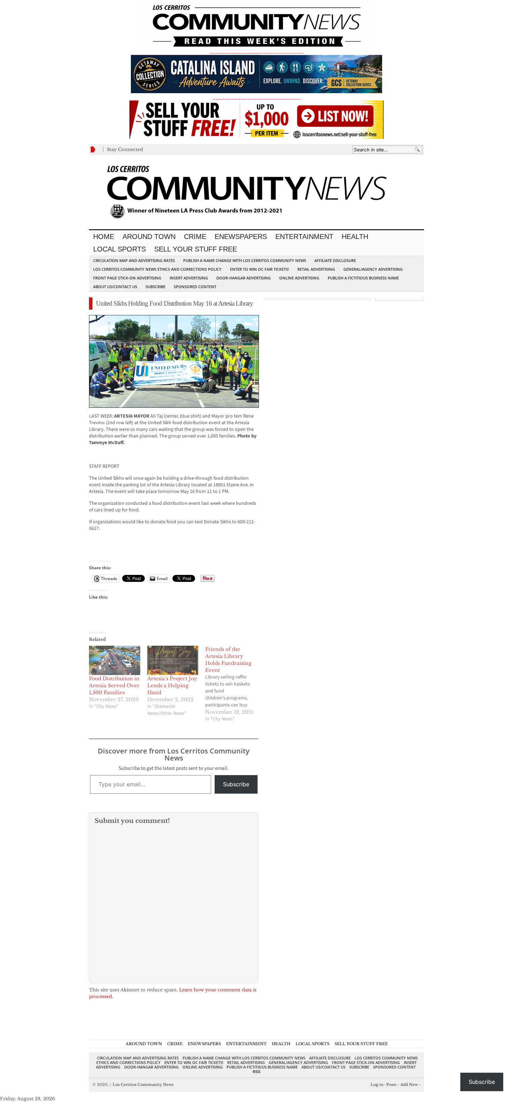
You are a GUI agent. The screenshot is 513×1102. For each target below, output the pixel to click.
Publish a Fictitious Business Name (363, 277)
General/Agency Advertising (373, 269)
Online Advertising (299, 277)
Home (103, 236)
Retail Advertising (316, 269)
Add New (409, 1084)
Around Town (149, 236)
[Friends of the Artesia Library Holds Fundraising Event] (234, 684)
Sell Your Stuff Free (195, 249)
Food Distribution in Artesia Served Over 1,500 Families (114, 685)
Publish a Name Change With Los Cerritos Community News (244, 260)
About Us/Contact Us (115, 286)
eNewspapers (241, 236)
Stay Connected (125, 149)
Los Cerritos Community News (141, 1084)
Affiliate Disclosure (335, 260)
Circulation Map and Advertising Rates (134, 260)
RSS (256, 1072)
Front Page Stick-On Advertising (127, 277)
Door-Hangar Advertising (243, 277)
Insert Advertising (189, 277)
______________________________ (256, 51)
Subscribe (155, 286)
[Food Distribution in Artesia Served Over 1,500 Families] (114, 660)
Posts (391, 1084)
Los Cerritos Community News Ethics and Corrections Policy (157, 269)
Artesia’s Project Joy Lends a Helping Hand (172, 685)
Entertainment (304, 236)
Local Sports (119, 249)
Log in (377, 1084)
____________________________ (256, 97)
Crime (195, 236)
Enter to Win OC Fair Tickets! (259, 269)
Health (355, 236)
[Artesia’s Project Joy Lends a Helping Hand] (173, 660)
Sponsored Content (195, 286)
